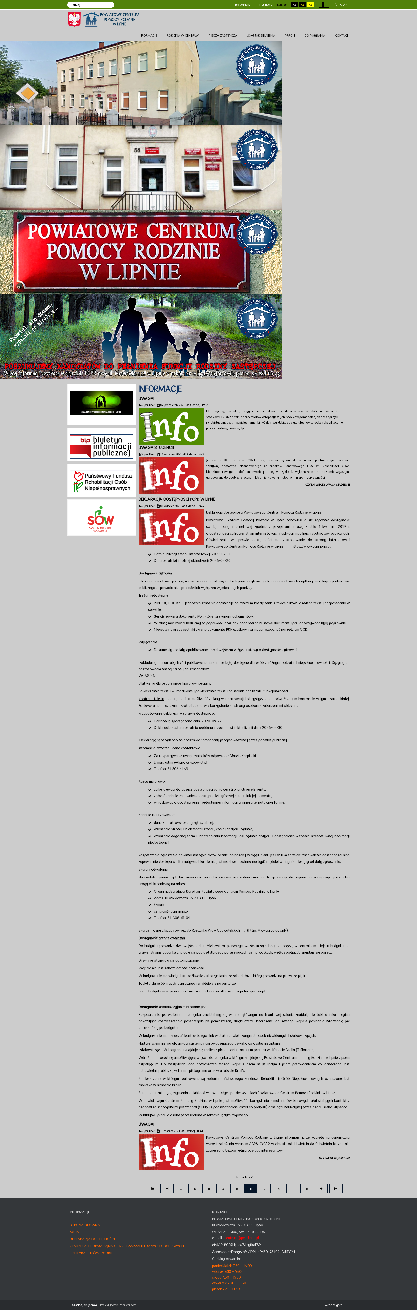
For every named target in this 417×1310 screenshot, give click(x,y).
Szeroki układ (326, 4)
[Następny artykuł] (321, 1188)
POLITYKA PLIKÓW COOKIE (91, 1253)
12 (223, 1188)
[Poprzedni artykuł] (167, 1188)
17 (293, 1188)
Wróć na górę (333, 1305)
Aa (294, 4)
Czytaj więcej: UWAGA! (334, 1158)
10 (195, 1188)
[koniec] (336, 1188)
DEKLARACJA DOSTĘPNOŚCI (92, 1239)
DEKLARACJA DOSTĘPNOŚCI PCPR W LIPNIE (177, 499)
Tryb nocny (265, 4)
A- (336, 4)
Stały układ (321, 4)
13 (237, 1188)
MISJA (74, 1232)
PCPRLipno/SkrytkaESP (242, 1245)
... (181, 1188)
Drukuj (348, 405)
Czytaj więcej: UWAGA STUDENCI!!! (327, 484)
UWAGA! (146, 398)
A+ (345, 4)
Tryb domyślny (241, 4)
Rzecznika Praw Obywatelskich (216, 930)
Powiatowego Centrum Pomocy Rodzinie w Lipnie (245, 546)
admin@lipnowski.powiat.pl (186, 762)
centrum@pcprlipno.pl (171, 911)
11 (209, 1188)
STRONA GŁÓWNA (85, 1225)
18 (307, 1188)
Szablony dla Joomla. (84, 1305)
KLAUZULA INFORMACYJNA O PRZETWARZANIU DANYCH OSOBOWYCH (127, 1246)
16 (278, 1188)
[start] (152, 1188)
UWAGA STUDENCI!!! (156, 447)
